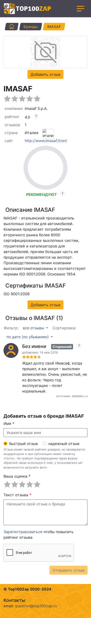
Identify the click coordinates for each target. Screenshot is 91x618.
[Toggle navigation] (80, 9)
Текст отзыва (18, 495)
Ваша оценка (17, 476)
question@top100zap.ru (36, 606)
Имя (9, 423)
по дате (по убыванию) (28, 336)
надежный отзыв (63, 443)
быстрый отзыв (23, 443)
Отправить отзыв (68, 570)
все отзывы (34, 328)
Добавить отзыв (45, 74)
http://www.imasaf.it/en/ (46, 140)
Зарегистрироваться (23, 531)
